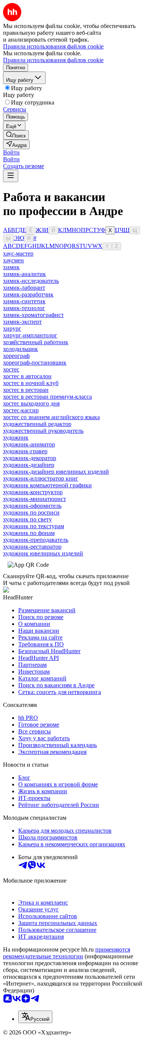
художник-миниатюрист (34, 499)
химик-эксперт (22, 321)
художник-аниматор (29, 444)
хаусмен (13, 260)
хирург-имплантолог (30, 335)
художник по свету (27, 519)
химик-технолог (24, 308)
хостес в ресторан (26, 390)
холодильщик (20, 349)
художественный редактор (37, 424)
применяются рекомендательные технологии (66, 952)
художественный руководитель (43, 430)
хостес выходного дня (31, 403)
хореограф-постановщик (34, 362)
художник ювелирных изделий (43, 553)
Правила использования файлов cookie (53, 60)
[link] (16, 135)
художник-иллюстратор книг (40, 478)
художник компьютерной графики (47, 485)
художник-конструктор (33, 492)
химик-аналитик (24, 274)
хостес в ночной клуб (30, 383)
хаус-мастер (18, 253)
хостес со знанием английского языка (51, 417)
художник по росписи (31, 512)
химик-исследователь (31, 281)
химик (11, 267)
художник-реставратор (32, 546)
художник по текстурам (33, 526)
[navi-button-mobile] (10, 176)
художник (15, 437)
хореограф (16, 356)
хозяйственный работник (35, 342)
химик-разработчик (28, 294)
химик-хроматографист (33, 315)
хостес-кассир (21, 410)
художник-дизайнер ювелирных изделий (56, 471)
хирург (12, 328)
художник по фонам (29, 533)
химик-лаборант (24, 287)
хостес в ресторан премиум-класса (47, 396)
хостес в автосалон (27, 376)
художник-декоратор (29, 458)
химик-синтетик (24, 301)
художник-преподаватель (35, 540)
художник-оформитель (32, 505)
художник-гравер (25, 451)
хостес (11, 369)
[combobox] (35, 1017)
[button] (11, 152)
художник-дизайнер (28, 465)
